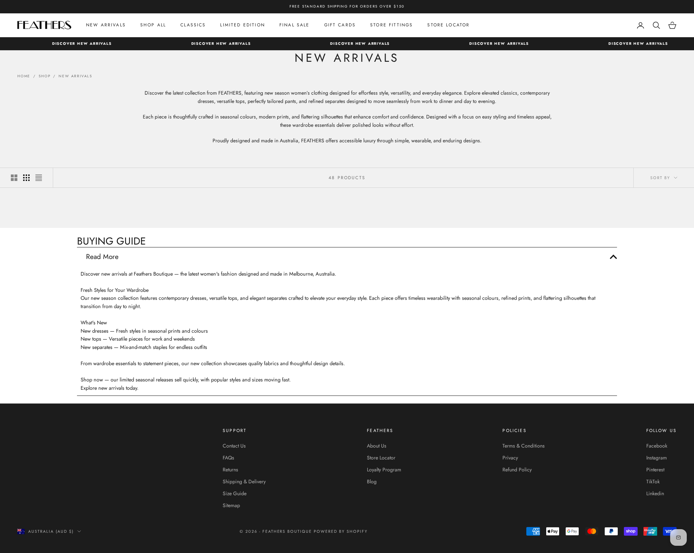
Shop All (153, 25)
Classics (193, 25)
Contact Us (234, 445)
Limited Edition (242, 25)
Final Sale (294, 25)
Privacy (510, 457)
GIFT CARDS (340, 25)
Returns (230, 469)
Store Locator (448, 25)
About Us (376, 445)
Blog (372, 481)
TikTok (653, 481)
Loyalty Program (384, 469)
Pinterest (655, 469)
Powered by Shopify (341, 531)
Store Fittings (391, 25)
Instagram (656, 457)
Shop (44, 76)
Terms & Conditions (523, 445)
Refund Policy (517, 469)
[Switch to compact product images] (38, 177)
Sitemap (231, 505)
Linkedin (655, 493)
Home (23, 76)
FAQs (228, 457)
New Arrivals (106, 25)
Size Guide (235, 493)
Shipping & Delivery (244, 481)
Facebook (656, 445)
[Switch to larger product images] (14, 177)
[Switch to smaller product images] (26, 177)
